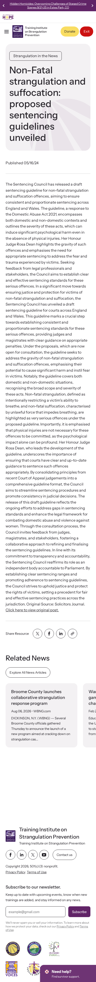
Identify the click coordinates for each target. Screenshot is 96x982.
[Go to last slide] (4, 5)
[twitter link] (33, 855)
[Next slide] (92, 5)
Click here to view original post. (32, 610)
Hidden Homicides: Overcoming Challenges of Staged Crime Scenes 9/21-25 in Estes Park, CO (48, 5)
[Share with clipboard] (72, 633)
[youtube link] (44, 855)
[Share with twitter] (37, 633)
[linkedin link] (22, 855)
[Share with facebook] (49, 633)
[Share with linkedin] (61, 633)
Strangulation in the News (35, 55)
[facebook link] (10, 855)
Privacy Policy (15, 872)
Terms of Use (37, 872)
